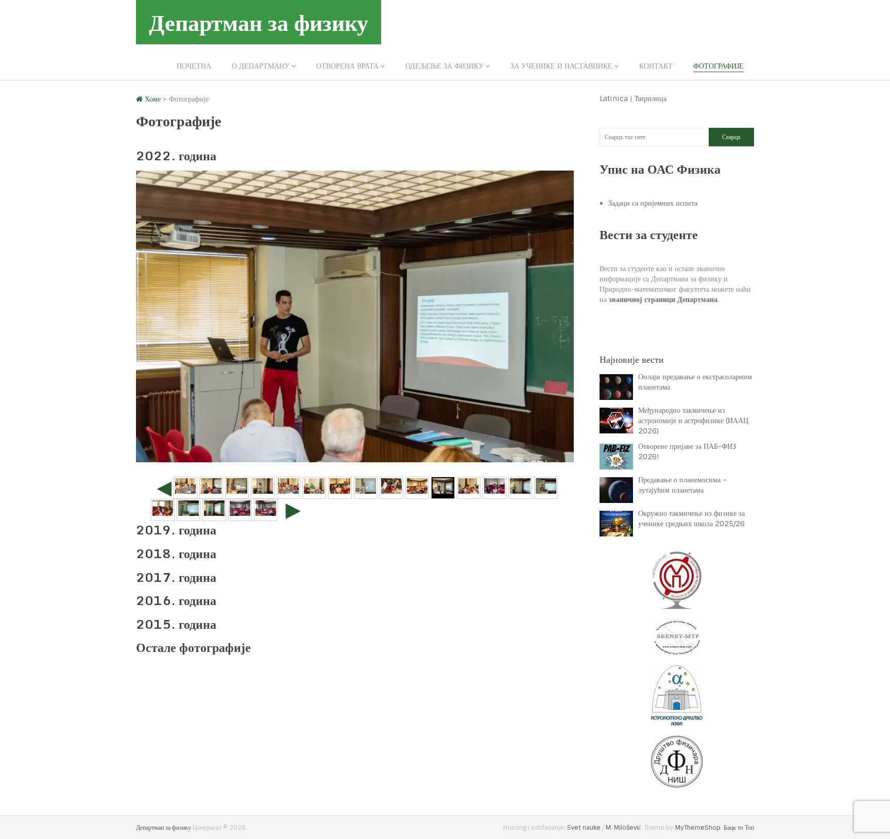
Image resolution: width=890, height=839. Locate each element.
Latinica (614, 98)
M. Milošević (623, 828)
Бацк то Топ (739, 828)
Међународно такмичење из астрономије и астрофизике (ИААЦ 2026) (693, 420)
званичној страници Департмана (663, 299)
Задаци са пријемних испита (652, 203)
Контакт (656, 66)
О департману (260, 66)
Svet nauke (584, 828)
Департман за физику (258, 22)
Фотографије (718, 66)
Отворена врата (347, 66)
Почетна (194, 66)
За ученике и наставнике (561, 66)
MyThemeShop (698, 828)
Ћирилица (650, 98)
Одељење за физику (444, 66)
